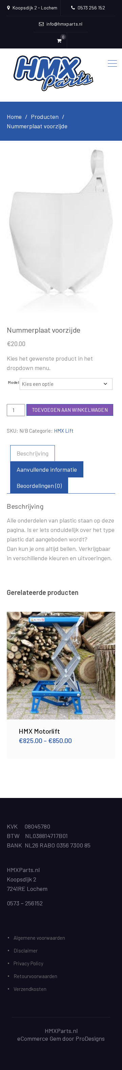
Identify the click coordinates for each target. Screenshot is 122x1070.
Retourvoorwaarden (35, 976)
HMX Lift (64, 431)
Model (13, 382)
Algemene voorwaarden (39, 938)
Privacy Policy (28, 963)
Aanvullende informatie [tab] (47, 469)
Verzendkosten (30, 989)
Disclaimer (26, 950)
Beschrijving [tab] (32, 453)
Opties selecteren (61, 665)
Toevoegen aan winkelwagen (70, 410)
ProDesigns (90, 1038)
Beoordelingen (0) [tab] (39, 485)
